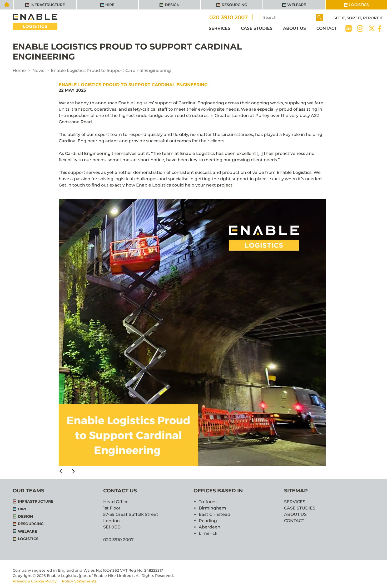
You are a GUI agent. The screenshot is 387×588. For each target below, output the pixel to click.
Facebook (379, 28)
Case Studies (256, 28)
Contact (326, 28)
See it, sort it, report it (358, 18)
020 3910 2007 (228, 17)
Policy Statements (79, 581)
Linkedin (348, 28)
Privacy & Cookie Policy (35, 581)
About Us (294, 28)
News (38, 70)
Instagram (360, 28)
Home (19, 70)
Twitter (372, 28)
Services (219, 28)
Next (69, 471)
